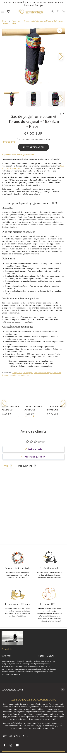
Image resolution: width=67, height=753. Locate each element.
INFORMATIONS (12, 689)
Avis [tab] (6, 465)
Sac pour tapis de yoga (22, 373)
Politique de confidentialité (11, 674)
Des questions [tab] (25, 465)
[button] (61, 98)
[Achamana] (30, 11)
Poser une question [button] (35, 456)
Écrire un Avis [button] (35, 449)
